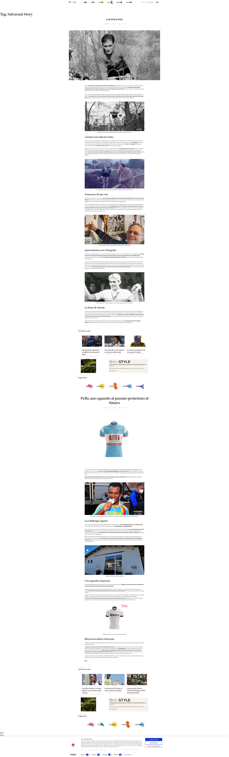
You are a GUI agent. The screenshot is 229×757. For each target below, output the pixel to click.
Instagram (142, 2)
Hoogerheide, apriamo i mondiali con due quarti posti (90, 352)
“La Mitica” (123, 584)
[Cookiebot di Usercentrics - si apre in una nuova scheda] (73, 755)
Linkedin (152, 2)
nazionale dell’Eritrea (113, 471)
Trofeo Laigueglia (118, 526)
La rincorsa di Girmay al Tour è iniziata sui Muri (113, 689)
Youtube (149, 2)
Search (154, 2)
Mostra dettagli (128, 754)
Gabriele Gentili (106, 23)
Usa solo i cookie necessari (153, 746)
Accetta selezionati (154, 742)
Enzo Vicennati (108, 692)
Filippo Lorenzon (86, 694)
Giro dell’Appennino (128, 526)
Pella (86, 660)
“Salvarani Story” (122, 648)
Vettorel (135, 142)
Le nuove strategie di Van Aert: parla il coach (136, 351)
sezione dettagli (122, 749)
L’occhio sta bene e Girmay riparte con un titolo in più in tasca (91, 690)
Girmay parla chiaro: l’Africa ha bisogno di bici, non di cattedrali (136, 690)
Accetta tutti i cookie (153, 739)
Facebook (147, 2)
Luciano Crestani (106, 407)
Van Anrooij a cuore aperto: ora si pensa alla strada (114, 351)
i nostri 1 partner (87, 740)
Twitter (145, 2)
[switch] (99, 755)
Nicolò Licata (85, 356)
